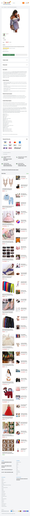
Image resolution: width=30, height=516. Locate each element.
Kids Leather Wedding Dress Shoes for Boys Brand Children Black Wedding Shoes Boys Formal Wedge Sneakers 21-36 (24, 300)
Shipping (3, 501)
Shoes (17, 467)
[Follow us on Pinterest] (5, 511)
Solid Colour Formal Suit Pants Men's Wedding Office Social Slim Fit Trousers (7, 294)
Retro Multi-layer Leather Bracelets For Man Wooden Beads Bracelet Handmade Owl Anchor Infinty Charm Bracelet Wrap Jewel (7, 259)
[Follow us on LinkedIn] (8, 511)
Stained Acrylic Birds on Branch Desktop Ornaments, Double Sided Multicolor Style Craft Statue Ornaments (8, 365)
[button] (21, 55)
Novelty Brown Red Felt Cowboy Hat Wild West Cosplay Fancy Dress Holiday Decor (24, 273)
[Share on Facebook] (3, 51)
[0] (27, 2)
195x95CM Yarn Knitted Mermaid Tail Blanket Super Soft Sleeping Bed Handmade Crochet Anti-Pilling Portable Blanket (7, 277)
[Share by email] (7, 51)
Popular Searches (4, 498)
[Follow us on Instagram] (3, 511)
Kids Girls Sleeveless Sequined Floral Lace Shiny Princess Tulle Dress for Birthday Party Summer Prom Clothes (24, 247)
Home (2, 7)
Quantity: (4, 44)
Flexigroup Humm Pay (5, 487)
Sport (17, 473)
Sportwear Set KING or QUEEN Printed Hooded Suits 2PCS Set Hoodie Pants (24, 379)
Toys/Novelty (18, 472)
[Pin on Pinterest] (4, 51)
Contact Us (3, 492)
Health (17, 463)
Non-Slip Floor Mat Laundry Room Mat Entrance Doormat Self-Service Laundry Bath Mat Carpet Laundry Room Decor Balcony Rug (24, 177)
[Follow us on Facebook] (2, 511)
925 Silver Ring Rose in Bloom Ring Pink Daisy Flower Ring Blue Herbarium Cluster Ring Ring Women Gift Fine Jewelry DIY (24, 308)
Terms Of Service (4, 503)
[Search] (23, 3)
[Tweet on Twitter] (6, 51)
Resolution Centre (4, 496)
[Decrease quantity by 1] (6, 45)
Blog (2, 497)
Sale (17, 474)
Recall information (4, 506)
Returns (3, 502)
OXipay (2, 488)
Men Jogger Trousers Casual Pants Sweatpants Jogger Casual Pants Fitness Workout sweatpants (24, 440)
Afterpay (3, 483)
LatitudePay (3, 491)
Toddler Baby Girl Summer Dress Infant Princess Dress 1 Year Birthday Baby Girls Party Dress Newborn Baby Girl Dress (24, 388)
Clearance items (18, 462)
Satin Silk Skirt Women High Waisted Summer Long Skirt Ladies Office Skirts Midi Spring (24, 282)
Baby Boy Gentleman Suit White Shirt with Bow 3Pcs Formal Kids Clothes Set (8, 206)
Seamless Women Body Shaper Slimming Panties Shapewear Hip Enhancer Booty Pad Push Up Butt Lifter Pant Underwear (24, 361)
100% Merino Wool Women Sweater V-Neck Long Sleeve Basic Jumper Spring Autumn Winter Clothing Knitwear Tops (24, 238)
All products (5, 7)
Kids (17, 468)
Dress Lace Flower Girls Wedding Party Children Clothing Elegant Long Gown (7, 417)
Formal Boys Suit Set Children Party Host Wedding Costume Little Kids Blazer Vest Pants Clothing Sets (24, 203)
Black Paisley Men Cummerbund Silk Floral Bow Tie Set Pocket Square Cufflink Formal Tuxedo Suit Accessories (24, 264)
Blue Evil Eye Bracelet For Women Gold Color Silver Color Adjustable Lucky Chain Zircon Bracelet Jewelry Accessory (24, 423)
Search (2, 478)
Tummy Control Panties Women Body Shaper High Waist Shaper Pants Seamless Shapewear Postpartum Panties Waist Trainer (24, 352)
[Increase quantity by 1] (11, 45)
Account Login (4, 493)
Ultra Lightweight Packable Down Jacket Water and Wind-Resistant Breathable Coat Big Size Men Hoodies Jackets (24, 335)
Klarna (2, 481)
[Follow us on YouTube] (6, 511)
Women (17, 464)
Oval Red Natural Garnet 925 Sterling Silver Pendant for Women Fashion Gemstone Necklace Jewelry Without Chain (24, 449)
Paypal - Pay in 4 (4, 482)
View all (27, 173)
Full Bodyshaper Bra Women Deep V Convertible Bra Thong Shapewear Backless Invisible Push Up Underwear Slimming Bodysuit (7, 189)
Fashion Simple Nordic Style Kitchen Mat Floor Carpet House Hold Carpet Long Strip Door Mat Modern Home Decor (24, 229)
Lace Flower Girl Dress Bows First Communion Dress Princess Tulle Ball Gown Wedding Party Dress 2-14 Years (24, 396)
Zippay (2, 486)
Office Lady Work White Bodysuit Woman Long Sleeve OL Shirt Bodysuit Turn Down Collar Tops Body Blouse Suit (8, 382)
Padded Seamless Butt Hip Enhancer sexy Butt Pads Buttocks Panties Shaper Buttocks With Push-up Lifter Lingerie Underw (24, 185)
